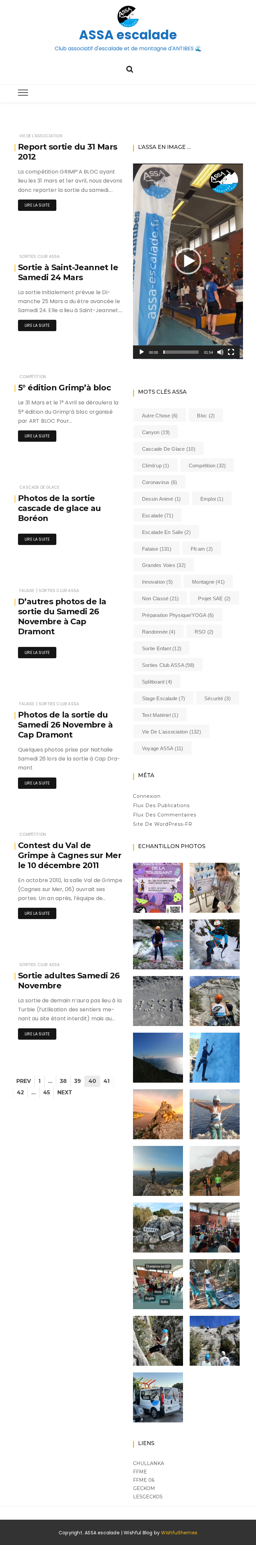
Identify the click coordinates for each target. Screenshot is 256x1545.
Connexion (147, 796)
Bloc (206, 415)
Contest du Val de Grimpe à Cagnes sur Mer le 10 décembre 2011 (69, 855)
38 (63, 1081)
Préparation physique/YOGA (178, 615)
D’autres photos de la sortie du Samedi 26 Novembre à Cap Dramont (62, 616)
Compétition (32, 376)
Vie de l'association (40, 136)
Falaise (26, 590)
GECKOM (144, 1488)
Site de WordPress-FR (162, 824)
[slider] (181, 352)
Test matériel (160, 715)
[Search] (129, 68)
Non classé (160, 598)
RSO (204, 632)
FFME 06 (143, 1480)
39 (77, 1081)
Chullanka (148, 1463)
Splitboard (157, 682)
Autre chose (160, 415)
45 (46, 1092)
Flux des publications (161, 805)
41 (106, 1081)
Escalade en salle (166, 532)
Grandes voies (164, 565)
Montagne (208, 582)
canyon (156, 432)
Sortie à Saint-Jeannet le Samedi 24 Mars (68, 272)
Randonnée (158, 632)
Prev (23, 1081)
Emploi (211, 499)
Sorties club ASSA (39, 256)
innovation (157, 582)
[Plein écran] (231, 352)
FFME (140, 1472)
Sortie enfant (161, 648)
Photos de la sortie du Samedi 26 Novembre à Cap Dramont (65, 725)
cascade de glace (39, 487)
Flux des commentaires (164, 815)
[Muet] (220, 352)
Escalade (157, 515)
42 (20, 1092)
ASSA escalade (128, 35)
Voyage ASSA (162, 748)
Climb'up (155, 465)
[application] (188, 261)
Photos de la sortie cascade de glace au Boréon (59, 508)
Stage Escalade (163, 698)
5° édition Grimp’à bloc (64, 387)
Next (64, 1092)
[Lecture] (141, 352)
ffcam (202, 549)
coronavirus (159, 482)
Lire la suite (37, 205)
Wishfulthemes (179, 1532)
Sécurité (217, 698)
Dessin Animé (161, 499)
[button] (188, 261)
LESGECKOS (148, 1497)
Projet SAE (214, 598)
